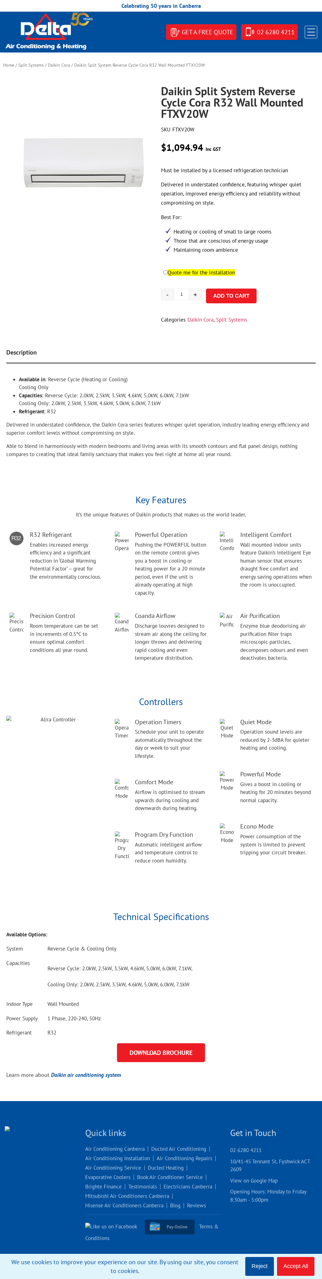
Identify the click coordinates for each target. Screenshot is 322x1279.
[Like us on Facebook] (114, 1226)
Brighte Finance (103, 1186)
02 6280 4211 (276, 32)
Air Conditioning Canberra (115, 1148)
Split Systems (31, 65)
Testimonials (142, 1186)
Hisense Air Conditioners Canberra (124, 1205)
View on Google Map (254, 1180)
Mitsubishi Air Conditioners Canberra (127, 1196)
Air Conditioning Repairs (184, 1158)
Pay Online (177, 1227)
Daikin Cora (59, 65)
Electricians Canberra (188, 1186)
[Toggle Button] (311, 32)
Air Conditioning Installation (117, 1158)
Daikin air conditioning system (86, 1074)
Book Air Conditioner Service (170, 1177)
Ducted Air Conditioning (178, 1148)
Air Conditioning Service (113, 1167)
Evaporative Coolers (107, 1177)
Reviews (196, 1205)
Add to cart (231, 296)
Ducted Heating (166, 1167)
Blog (175, 1205)
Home (8, 65)
